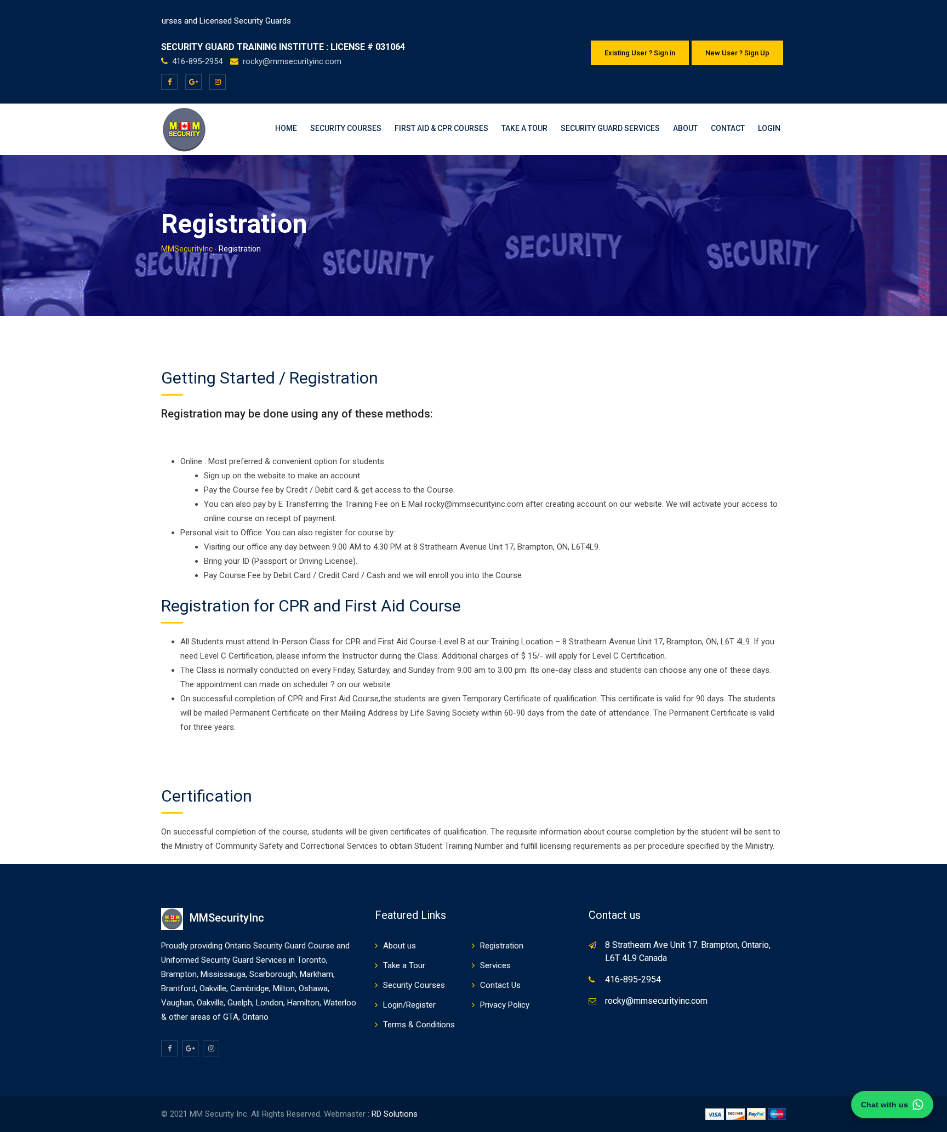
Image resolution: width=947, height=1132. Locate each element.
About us (399, 946)
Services (495, 965)
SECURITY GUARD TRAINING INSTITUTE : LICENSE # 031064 (283, 47)
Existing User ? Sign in (639, 53)
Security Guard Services (610, 128)
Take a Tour (524, 128)
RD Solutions (395, 1114)
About (685, 128)
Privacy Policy (504, 1005)
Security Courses (345, 128)
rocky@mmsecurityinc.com (292, 61)
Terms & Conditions (419, 1025)
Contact (728, 128)
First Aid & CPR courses (441, 128)
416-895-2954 (198, 61)
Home (286, 128)
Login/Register (409, 1005)
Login (769, 128)
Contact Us (500, 985)
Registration (501, 946)
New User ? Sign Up (737, 53)
